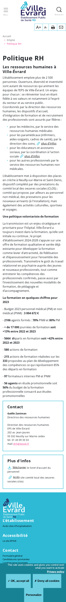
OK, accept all (19, 580)
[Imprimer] (53, 27)
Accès (16, 477)
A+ (38, 27)
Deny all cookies (48, 580)
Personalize (34, 594)
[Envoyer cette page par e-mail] (61, 27)
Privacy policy (55, 571)
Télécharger (19, 467)
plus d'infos (48, 143)
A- (45, 27)
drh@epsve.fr (21, 443)
